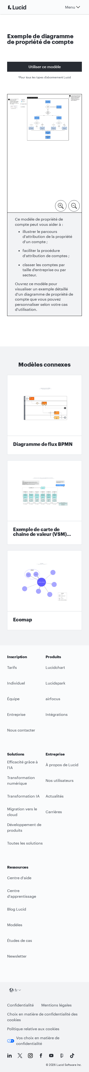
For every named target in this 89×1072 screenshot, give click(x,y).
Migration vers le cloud (22, 812)
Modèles (14, 924)
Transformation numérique (21, 780)
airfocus (53, 698)
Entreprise (16, 714)
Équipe (13, 698)
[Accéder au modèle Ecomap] (44, 590)
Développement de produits (24, 827)
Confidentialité (20, 1005)
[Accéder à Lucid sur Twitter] (20, 1055)
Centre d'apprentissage (21, 893)
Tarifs (12, 667)
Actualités (55, 796)
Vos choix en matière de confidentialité (37, 1041)
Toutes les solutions (25, 843)
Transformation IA (23, 796)
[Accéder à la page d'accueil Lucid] (22, 7)
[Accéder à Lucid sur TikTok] (72, 1055)
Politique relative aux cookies (33, 1028)
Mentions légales (56, 1005)
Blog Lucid (16, 909)
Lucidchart (55, 667)
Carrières (54, 811)
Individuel (16, 683)
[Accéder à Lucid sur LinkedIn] (9, 1055)
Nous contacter (21, 730)
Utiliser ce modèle (44, 66)
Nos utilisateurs (60, 780)
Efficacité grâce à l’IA (22, 765)
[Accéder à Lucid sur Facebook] (40, 1055)
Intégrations (57, 714)
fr (16, 990)
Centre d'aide (19, 877)
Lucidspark (55, 683)
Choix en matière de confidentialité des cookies (42, 1017)
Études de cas (19, 940)
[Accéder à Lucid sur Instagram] (30, 1055)
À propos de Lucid (62, 764)
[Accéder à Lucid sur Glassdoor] (61, 1055)
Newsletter (17, 956)
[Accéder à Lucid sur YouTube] (51, 1055)
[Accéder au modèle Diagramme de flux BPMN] (44, 414)
